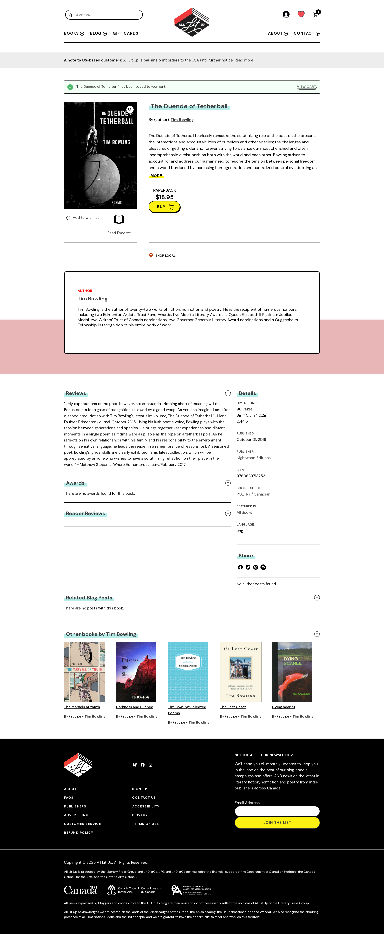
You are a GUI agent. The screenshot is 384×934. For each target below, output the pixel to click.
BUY (161, 206)
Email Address (249, 802)
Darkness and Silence (134, 707)
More (156, 176)
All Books (244, 512)
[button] (130, 109)
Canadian (262, 494)
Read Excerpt (119, 232)
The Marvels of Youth (82, 707)
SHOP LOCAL (165, 255)
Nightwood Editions (254, 457)
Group (304, 903)
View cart (306, 86)
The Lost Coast (233, 707)
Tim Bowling (182, 119)
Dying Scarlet (283, 707)
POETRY (243, 494)
